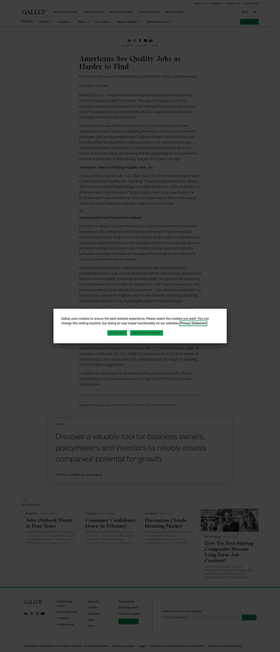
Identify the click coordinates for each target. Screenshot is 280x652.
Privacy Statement (193, 323)
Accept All (117, 333)
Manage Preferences (147, 333)
